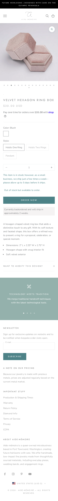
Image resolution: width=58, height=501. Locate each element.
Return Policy (10, 408)
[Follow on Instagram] (13, 474)
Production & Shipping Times (18, 397)
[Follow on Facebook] (4, 474)
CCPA (6, 429)
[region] (29, 296)
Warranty (8, 402)
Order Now (29, 200)
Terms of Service (11, 418)
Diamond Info (10, 413)
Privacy (6, 424)
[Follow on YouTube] (30, 474)
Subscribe (15, 356)
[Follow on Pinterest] (21, 474)
